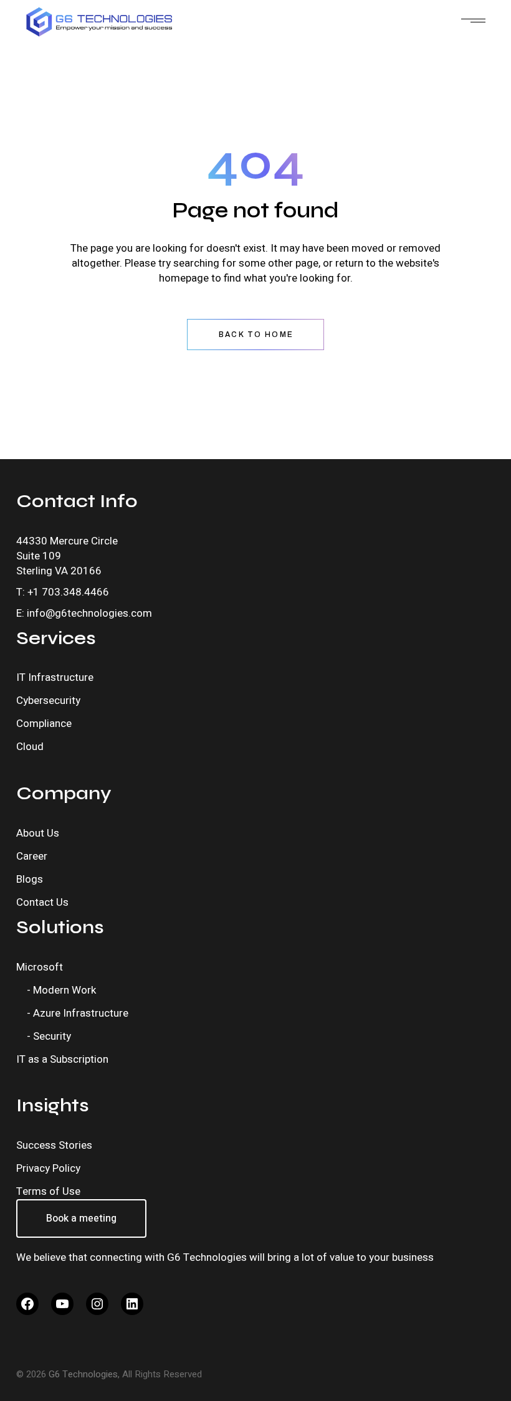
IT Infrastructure (54, 677)
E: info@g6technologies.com (84, 613)
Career (31, 856)
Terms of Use (48, 1191)
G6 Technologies (83, 1374)
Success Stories (54, 1145)
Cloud (30, 746)
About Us (37, 833)
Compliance (44, 723)
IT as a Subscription (62, 1059)
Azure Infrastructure (80, 1013)
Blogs (29, 879)
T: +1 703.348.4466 (62, 592)
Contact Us (42, 902)
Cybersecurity (48, 700)
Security (52, 1036)
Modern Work (64, 990)
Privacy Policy (48, 1168)
